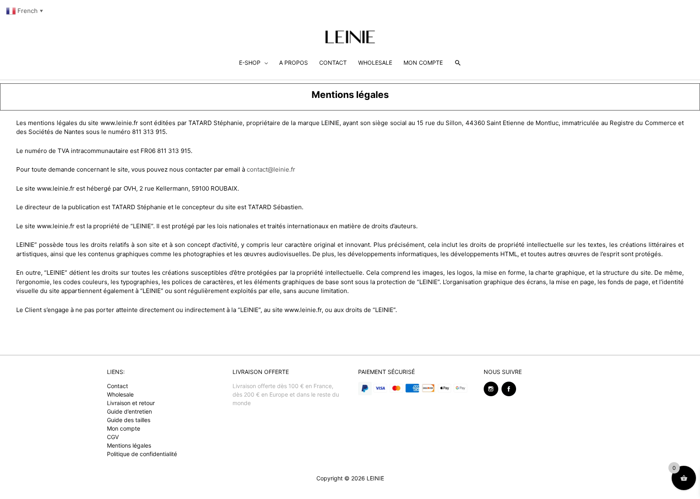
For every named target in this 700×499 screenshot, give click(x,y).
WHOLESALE (375, 62)
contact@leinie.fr (271, 169)
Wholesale (120, 394)
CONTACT (333, 62)
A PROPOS (293, 62)
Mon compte (123, 428)
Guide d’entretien (129, 411)
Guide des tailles (128, 419)
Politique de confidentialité (142, 453)
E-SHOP (249, 62)
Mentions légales (129, 445)
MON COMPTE (423, 62)
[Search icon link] (457, 62)
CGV (113, 436)
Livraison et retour (131, 402)
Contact (117, 385)
